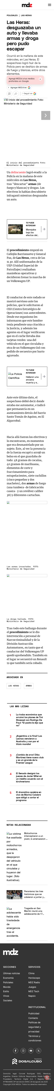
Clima (31, 973)
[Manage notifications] (47, 1077)
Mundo (6, 987)
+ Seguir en (27, 94)
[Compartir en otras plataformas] (16, 94)
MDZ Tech (33, 991)
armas (29, 686)
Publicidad (33, 1013)
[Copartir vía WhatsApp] (9, 94)
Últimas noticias (11, 973)
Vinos (6, 996)
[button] (49, 5)
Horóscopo (34, 978)
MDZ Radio (34, 982)
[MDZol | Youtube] (30, 1050)
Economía (8, 978)
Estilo (6, 991)
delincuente (18, 172)
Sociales (7, 1000)
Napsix (32, 996)
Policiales (12, 16)
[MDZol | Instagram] (23, 1050)
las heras (13, 686)
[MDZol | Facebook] (15, 1050)
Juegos (32, 987)
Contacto (33, 1018)
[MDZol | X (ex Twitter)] (38, 1050)
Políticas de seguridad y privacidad (34, 1027)
